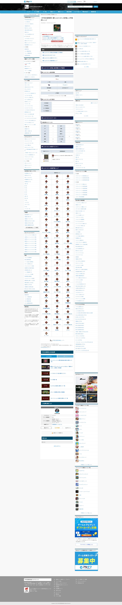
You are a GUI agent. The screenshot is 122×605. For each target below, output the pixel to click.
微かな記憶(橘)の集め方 (80, 329)
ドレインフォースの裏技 (29, 274)
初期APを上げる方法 (28, 284)
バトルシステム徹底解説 (80, 219)
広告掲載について (59, 588)
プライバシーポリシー (82, 581)
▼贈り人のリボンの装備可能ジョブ (49, 60)
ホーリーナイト (57, 237)
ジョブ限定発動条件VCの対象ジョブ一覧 (31, 150)
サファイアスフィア (82, 408)
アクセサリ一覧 (78, 165)
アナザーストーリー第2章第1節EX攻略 (82, 177)
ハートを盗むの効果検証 (29, 261)
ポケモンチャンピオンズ (83, 474)
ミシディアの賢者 (57, 259)
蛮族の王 (68, 281)
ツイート (47, 427)
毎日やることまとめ (79, 250)
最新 (92, 102)
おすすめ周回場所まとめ (80, 248)
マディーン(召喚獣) (28, 70)
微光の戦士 (68, 308)
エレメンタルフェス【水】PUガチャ (31, 74)
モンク (57, 183)
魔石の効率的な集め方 (79, 333)
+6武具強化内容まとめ (79, 144)
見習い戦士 (68, 221)
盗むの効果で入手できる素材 (81, 348)
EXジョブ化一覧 (27, 89)
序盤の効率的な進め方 (28, 30)
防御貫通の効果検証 (28, 276)
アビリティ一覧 (27, 103)
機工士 (68, 237)
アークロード (57, 275)
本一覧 (26, 206)
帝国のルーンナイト (57, 324)
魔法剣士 (46, 205)
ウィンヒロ (81, 432)
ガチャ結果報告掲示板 (28, 303)
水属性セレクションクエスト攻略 (30, 247)
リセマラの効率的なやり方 (29, 34)
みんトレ (80, 425)
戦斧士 (46, 302)
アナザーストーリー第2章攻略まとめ (82, 175)
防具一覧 (77, 161)
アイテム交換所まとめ (79, 306)
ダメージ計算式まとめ (28, 99)
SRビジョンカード (28, 167)
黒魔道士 (46, 194)
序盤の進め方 (85, 11)
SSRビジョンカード (28, 165)
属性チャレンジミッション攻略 (30, 124)
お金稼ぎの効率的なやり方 (80, 288)
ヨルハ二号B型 (68, 270)
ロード (46, 221)
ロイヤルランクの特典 (79, 296)
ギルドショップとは (79, 263)
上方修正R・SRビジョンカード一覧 (31, 152)
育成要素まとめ (78, 238)
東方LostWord (81, 460)
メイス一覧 (27, 202)
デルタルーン (81, 505)
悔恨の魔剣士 (57, 281)
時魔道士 (68, 199)
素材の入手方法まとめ (79, 308)
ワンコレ (80, 453)
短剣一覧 (26, 196)
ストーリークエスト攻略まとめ (81, 223)
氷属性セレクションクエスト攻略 (30, 239)
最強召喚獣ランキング (28, 44)
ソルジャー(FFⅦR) (57, 286)
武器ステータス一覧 (79, 159)
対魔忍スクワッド (82, 418)
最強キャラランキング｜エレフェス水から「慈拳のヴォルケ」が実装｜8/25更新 (87, 43)
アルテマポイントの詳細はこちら (86, 544)
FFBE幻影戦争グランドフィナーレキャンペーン (52, 36)
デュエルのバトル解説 (79, 265)
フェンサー (46, 319)
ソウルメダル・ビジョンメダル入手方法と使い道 (84, 342)
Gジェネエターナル (82, 422)
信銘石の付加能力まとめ (80, 148)
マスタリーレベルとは (79, 217)
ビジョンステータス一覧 (29, 143)
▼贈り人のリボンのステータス (48, 55)
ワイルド (68, 330)
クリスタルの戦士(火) (68, 313)
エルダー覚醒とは (28, 145)
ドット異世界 (81, 446)
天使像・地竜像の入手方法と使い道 (82, 331)
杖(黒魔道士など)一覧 (28, 179)
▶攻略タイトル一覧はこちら (86, 464)
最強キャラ (52, 11)
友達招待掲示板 (27, 55)
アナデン (80, 429)
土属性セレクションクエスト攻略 (30, 243)
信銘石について (78, 146)
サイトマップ (58, 592)
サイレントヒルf (82, 498)
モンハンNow (81, 439)
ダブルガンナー (57, 210)
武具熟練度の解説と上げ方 (80, 271)
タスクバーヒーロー (82, 477)
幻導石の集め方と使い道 (80, 346)
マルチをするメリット (79, 292)
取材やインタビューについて (61, 583)
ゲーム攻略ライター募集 (82, 579)
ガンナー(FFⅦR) (57, 292)
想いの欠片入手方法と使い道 (81, 319)
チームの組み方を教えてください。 (82, 111)
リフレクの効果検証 (28, 257)
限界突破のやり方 (28, 112)
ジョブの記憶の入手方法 (80, 310)
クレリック (57, 205)
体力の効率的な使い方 (79, 246)
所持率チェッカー (28, 101)
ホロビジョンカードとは (29, 147)
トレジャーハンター (46, 324)
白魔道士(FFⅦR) (46, 292)
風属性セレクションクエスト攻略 (30, 241)
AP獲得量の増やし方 (28, 270)
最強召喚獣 (69, 11)
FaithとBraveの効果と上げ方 (81, 286)
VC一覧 (44, 11)
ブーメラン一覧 (27, 208)
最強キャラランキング (28, 40)
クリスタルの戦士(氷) (68, 324)
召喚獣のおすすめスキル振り (30, 220)
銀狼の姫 (68, 292)
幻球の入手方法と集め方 (80, 323)
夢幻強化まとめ (27, 91)
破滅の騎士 (57, 243)
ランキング (95, 102)
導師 (57, 308)
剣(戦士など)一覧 (28, 175)
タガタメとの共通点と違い (80, 273)
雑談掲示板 (93, 11)
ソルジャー (68, 178)
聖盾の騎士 (46, 286)
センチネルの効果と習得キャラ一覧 (84, 51)
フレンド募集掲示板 (28, 53)
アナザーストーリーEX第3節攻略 (81, 190)
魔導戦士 (68, 319)
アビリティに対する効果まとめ (30, 120)
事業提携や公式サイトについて (62, 584)
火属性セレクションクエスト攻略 (30, 237)
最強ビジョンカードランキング (30, 42)
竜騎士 (46, 210)
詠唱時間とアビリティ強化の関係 (81, 244)
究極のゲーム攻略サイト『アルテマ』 (63, 579)
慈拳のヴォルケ (27, 66)
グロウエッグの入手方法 (80, 335)
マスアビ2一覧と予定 (28, 95)
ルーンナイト (57, 248)
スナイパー (46, 259)
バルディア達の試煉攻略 (80, 196)
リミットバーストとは (79, 252)
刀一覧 (26, 200)
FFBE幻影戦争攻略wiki (35, 6)
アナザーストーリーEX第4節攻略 (81, 192)
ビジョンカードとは (28, 158)
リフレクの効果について (80, 215)
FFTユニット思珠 (79, 113)
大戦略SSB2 (81, 509)
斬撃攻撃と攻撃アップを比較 (30, 280)
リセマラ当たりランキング (29, 38)
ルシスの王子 (57, 302)
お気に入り (69, 427)
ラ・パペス (46, 335)
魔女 (68, 216)
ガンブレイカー (57, 216)
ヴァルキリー (46, 248)
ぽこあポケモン (82, 470)
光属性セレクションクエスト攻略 (30, 249)
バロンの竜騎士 (57, 254)
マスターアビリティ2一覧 (59, 39)
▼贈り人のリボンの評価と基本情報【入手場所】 (52, 52)
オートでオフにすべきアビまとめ (30, 118)
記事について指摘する (58, 432)
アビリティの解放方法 (79, 240)
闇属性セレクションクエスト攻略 (30, 251)
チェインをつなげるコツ (80, 221)
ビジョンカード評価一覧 (29, 23)
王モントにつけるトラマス (80, 107)
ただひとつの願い (28, 63)
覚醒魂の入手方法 (79, 321)
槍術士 (68, 183)
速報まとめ (27, 32)
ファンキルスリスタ (82, 415)
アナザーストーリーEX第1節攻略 (81, 186)
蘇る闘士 (57, 330)
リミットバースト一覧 (28, 105)
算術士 (46, 243)
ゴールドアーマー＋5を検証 (29, 278)
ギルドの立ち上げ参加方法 (80, 261)
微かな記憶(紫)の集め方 (80, 327)
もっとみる (86, 115)
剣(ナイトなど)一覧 (28, 177)
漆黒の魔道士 (57, 313)
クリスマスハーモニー (46, 153)
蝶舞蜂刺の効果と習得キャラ (83, 61)
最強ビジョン (61, 11)
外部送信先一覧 (81, 583)
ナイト (57, 178)
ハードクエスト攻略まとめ (80, 225)
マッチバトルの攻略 (79, 279)
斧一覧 (26, 187)
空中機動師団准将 (46, 308)
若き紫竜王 (68, 297)
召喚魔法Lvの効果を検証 (29, 286)
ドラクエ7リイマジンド (83, 484)
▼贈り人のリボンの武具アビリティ (49, 57)
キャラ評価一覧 (27, 21)
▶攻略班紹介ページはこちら (57, 424)
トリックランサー (46, 330)
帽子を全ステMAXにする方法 (30, 288)
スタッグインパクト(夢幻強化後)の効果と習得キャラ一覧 (87, 39)
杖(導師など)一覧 (28, 181)
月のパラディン (68, 248)
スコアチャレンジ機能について (81, 206)
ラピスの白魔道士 (57, 221)
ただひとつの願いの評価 (48, 37)
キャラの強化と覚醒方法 (80, 236)
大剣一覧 (26, 183)
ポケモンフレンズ (82, 443)
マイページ (77, 97)
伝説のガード (57, 270)
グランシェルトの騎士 (46, 232)
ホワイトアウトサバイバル (84, 450)
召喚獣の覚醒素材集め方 (80, 275)
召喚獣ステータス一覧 (28, 218)
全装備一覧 (77, 155)
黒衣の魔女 (46, 281)
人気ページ (65, 356)
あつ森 (80, 495)
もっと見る (86, 66)
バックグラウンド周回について (81, 202)
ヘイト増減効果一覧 (28, 272)
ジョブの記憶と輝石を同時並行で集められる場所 (84, 312)
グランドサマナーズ (82, 457)
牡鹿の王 (46, 297)
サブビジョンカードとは (29, 156)
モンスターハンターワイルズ (84, 491)
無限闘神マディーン (28, 68)
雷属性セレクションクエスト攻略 (30, 245)
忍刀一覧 (26, 198)
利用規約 (57, 586)
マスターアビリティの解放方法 (81, 242)
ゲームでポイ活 (71, 1)
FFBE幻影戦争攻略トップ (29, 19)
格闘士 (68, 259)
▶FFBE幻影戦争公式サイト (46, 347)
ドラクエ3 (80, 502)
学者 (68, 275)
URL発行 (58, 427)
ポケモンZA (81, 488)
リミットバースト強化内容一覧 (30, 93)
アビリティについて (79, 109)
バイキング (68, 210)
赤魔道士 (57, 194)
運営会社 (57, 594)
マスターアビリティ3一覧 (48, 39)
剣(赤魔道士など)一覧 (28, 173)
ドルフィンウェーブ (82, 411)
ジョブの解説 (78, 231)
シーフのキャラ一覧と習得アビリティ (84, 46)
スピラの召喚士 (46, 270)
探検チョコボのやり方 (79, 229)
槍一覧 (26, 185)
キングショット (82, 436)
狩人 (46, 183)
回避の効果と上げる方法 (29, 282)
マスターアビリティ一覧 (29, 116)
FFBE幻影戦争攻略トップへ (58, 340)
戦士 (46, 178)
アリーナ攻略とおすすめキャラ (81, 277)
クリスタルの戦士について (29, 122)
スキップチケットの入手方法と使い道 (82, 350)
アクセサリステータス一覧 (80, 167)
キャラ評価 (36, 11)
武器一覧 (77, 157)
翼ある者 (46, 216)
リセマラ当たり (77, 11)
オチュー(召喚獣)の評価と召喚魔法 (84, 53)
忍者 (68, 205)
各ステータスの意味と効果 (29, 114)
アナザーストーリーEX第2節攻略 (81, 188)
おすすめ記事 (48, 356)
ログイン (95, 1)
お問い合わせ (58, 590)
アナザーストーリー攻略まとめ (81, 184)
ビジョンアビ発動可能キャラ (30, 154)
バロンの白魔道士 (46, 254)
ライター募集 (58, 595)
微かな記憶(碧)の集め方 (80, 325)
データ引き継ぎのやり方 (80, 300)
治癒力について (78, 213)
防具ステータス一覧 (79, 163)
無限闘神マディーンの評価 (58, 37)
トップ (28, 11)
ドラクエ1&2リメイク (83, 481)
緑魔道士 (68, 194)
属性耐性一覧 (27, 128)
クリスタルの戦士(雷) (57, 319)
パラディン (57, 199)
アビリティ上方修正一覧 (29, 97)
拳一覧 (26, 194)
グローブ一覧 (27, 204)
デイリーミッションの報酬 (80, 298)
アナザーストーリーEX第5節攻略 (81, 194)
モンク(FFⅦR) (68, 286)
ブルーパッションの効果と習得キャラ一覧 (85, 56)
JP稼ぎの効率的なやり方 (80, 290)
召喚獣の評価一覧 (28, 216)
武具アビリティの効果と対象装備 (81, 269)
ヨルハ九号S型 (46, 275)
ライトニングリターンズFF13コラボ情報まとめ (86, 58)
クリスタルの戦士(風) (46, 313)
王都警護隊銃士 (68, 302)
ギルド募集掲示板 (28, 51)
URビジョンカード (28, 163)
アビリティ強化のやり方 (80, 294)
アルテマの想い (59, 581)
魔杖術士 (68, 232)
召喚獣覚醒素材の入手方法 (80, 344)
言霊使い (68, 254)
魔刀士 (57, 297)
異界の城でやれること (79, 227)
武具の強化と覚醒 (79, 267)
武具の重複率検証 (28, 259)
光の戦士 (57, 232)
